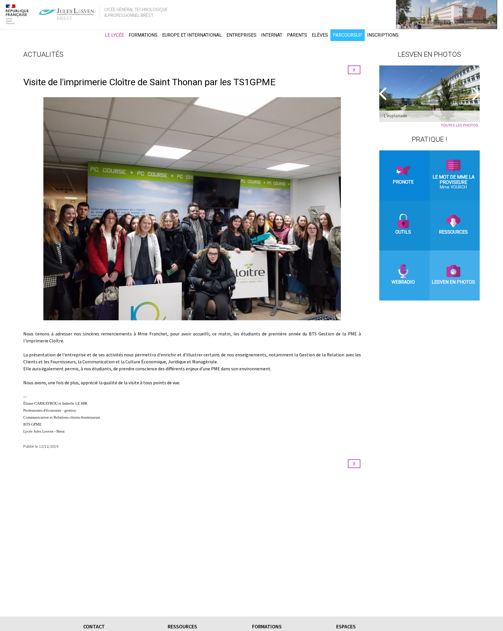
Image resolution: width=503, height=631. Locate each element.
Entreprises (241, 35)
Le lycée (114, 35)
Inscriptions (382, 35)
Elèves (320, 35)
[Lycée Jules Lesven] (91, 35)
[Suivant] (475, 94)
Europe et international (192, 35)
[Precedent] (383, 94)
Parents (297, 35)
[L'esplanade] (429, 93)
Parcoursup (347, 35)
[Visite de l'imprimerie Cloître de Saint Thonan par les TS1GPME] (192, 209)
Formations (143, 35)
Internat (271, 35)
